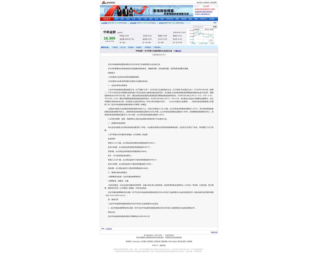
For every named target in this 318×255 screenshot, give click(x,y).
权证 (156, 19)
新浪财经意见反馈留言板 (173, 237)
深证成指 (133, 23)
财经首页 (200, 2)
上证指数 (104, 23)
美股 (196, 19)
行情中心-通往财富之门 (202, 14)
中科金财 (109, 32)
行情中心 (203, 19)
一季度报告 (147, 47)
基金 (122, 19)
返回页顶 (214, 232)
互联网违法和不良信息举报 (154, 237)
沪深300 (161, 23)
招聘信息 (157, 241)
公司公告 (123, 47)
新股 (151, 19)
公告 (133, 19)
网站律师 (164, 241)
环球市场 (169, 19)
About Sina (136, 241)
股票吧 (183, 19)
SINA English (172, 241)
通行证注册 (181, 241)
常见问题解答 (140, 237)
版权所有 (163, 245)
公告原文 (109, 229)
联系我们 (151, 241)
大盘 (139, 19)
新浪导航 (214, 2)
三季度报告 (157, 47)
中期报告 (139, 47)
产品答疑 (189, 241)
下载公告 (177, 51)
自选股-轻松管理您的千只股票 (205, 9)
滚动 (128, 19)
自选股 (211, 19)
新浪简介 (129, 241)
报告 (162, 19)
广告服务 (144, 241)
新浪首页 (207, 2)
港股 (190, 19)
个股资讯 (115, 47)
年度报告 (131, 47)
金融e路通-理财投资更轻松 (204, 12)
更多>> (213, 23)
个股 (145, 19)
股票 (116, 19)
